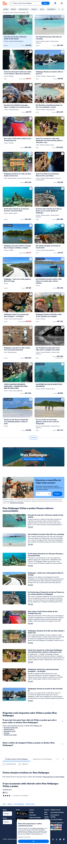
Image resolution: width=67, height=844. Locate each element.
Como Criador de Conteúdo (54, 816)
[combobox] (25, 3)
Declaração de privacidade (17, 503)
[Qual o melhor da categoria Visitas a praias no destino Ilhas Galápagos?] (62, 744)
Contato (31, 812)
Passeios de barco (9, 729)
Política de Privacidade (35, 817)
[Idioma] (55, 3)
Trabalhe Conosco (46, 818)
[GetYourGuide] (5, 3)
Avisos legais (32, 815)
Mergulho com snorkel (10, 735)
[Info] (27, 12)
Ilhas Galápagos (19, 804)
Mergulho (6, 733)
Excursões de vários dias (11, 727)
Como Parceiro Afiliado (56, 819)
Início (4, 804)
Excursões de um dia (9, 731)
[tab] (16, 759)
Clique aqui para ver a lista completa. (53, 777)
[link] (18, 31)
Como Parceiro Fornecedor (57, 812)
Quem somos (46, 813)
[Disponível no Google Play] (22, 813)
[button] (18, 31)
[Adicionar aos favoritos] (30, 16)
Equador (10, 804)
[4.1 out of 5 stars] (7, 796)
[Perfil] (61, 3)
